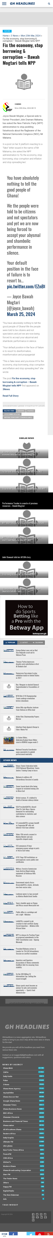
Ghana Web (8, 1068)
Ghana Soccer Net (11, 1097)
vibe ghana (7, 1146)
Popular (11, 642)
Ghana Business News (12, 1109)
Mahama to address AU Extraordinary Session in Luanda (27, 778)
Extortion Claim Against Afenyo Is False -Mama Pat (27, 728)
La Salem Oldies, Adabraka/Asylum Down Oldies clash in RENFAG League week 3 (27, 740)
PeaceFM (7, 1154)
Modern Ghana (9, 1166)
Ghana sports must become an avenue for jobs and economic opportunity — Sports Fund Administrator (26, 989)
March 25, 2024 (21, 314)
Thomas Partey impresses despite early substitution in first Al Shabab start (27, 664)
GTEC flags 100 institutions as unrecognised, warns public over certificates (27, 859)
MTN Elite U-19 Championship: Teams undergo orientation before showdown (26, 698)
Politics (30, 411)
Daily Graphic (8, 1138)
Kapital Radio (8, 1191)
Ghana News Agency (11, 1089)
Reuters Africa (9, 1134)
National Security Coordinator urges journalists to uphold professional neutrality (26, 752)
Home (6, 35)
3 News (15, 35)
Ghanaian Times (9, 1105)
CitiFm (5, 1072)
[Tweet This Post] (31, 1233)
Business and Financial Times (15, 1121)
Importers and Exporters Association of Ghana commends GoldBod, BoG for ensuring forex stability (27, 964)
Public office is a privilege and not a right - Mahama (26, 913)
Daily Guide (7, 1076)
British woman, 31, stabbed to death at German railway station (27, 799)
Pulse (5, 1080)
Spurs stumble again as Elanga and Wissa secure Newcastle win (27, 904)
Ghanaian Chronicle (11, 1117)
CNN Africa (8, 1158)
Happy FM (7, 1187)
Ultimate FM (8, 1142)
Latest (25, 642)
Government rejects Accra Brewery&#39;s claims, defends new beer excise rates (27, 884)
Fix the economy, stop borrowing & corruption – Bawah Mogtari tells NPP (20, 382)
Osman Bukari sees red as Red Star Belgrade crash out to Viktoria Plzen (26, 652)
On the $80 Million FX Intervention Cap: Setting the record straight (26, 976)
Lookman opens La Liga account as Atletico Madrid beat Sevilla (27, 895)
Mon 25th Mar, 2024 (30, 35)
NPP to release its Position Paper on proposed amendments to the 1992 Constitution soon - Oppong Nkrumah (27, 938)
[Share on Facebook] (13, 1233)
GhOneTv (7, 1162)
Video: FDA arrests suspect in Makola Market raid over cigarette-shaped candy (26, 836)
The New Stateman (11, 1195)
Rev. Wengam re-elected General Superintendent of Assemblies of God (27, 687)
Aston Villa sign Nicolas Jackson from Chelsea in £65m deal (27, 708)
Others (6, 1183)
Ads (5, 1199)
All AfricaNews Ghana (12, 1129)
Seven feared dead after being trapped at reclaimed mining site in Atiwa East (27, 788)
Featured (21, 411)
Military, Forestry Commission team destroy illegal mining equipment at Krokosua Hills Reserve (26, 872)
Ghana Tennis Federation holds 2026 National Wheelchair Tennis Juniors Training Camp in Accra (27, 768)
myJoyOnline (8, 1093)
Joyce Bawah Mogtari (12, 414)
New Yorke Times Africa (13, 1150)
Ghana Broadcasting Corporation (17, 1170)
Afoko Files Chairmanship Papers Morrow (27, 718)
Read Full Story (11, 395)
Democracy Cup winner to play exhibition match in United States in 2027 (27, 675)
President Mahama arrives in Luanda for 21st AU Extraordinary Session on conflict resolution (27, 951)
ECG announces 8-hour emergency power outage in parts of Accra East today (27, 848)
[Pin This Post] (39, 1233)
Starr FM (6, 1174)
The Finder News (10, 1178)
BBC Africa (8, 1113)
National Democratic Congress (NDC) (18, 417)
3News (6, 389)
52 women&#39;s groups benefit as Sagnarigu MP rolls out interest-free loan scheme (27, 825)
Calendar (39, 642)
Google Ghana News (11, 1101)
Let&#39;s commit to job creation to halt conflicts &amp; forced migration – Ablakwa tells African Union (27, 925)
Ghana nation (8, 1125)
